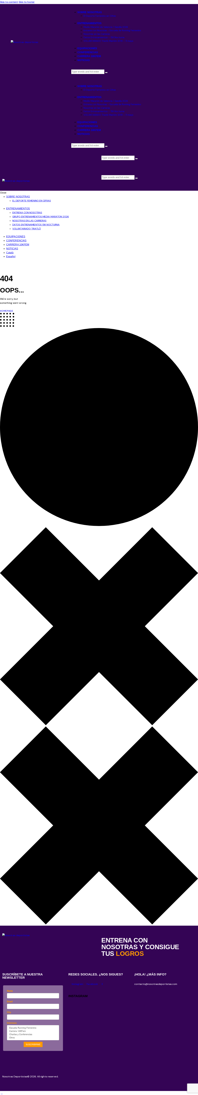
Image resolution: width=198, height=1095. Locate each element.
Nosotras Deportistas (14, 1076)
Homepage (6, 310)
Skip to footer (27, 2)
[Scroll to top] (1, 1093)
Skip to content (9, 2)
